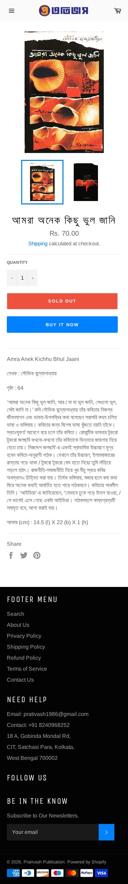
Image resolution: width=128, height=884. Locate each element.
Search (15, 614)
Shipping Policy (26, 647)
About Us (18, 625)
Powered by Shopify (86, 861)
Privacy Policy (24, 636)
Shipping (37, 243)
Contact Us (20, 680)
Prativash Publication (44, 861)
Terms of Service (27, 669)
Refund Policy (24, 658)
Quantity (17, 262)
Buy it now (62, 324)
